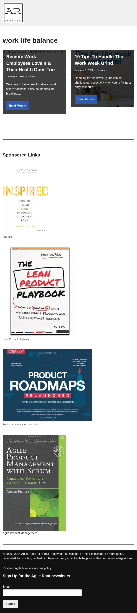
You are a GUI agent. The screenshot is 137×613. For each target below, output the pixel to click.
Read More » (16, 107)
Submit (10, 603)
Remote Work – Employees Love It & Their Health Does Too (30, 63)
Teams (32, 76)
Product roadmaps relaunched (20, 424)
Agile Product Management (20, 533)
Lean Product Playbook (16, 339)
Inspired (7, 236)
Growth (101, 70)
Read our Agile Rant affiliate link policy (27, 568)
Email (7, 586)
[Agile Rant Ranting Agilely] (13, 12)
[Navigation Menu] (130, 13)
